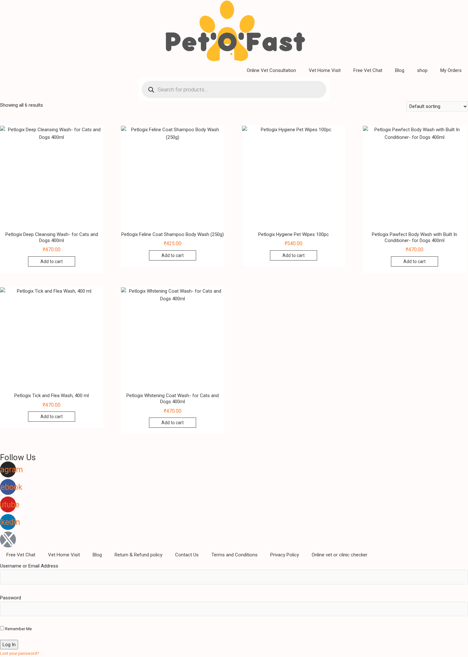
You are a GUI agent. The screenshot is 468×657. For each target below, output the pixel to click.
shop (422, 70)
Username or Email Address (29, 566)
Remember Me (18, 628)
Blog (399, 70)
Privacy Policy (284, 555)
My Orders (451, 70)
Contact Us (187, 555)
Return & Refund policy (138, 555)
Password (10, 598)
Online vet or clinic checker (339, 555)
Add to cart (51, 261)
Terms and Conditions (234, 555)
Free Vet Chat (367, 70)
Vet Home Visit (325, 70)
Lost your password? (19, 653)
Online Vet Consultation (271, 70)
